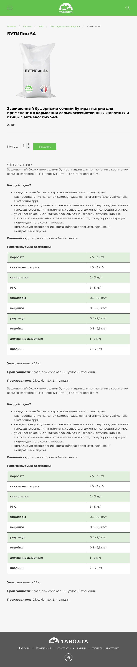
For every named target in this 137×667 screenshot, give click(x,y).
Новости (24, 648)
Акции (81, 648)
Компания (43, 648)
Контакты (64, 648)
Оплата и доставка (106, 648)
